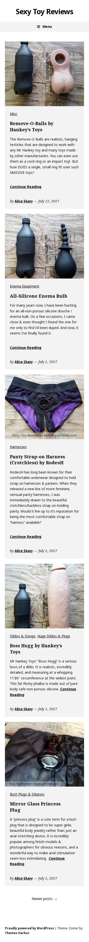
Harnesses (18, 446)
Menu (47, 26)
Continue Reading (25, 186)
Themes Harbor (17, 933)
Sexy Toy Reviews (44, 11)
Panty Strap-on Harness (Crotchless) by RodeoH (37, 460)
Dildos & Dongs (22, 636)
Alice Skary (24, 201)
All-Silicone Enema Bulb (38, 296)
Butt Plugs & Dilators (27, 794)
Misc (13, 113)
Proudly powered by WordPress (29, 928)
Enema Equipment (24, 286)
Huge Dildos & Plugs (53, 636)
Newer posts (42, 898)
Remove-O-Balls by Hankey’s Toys (31, 126)
